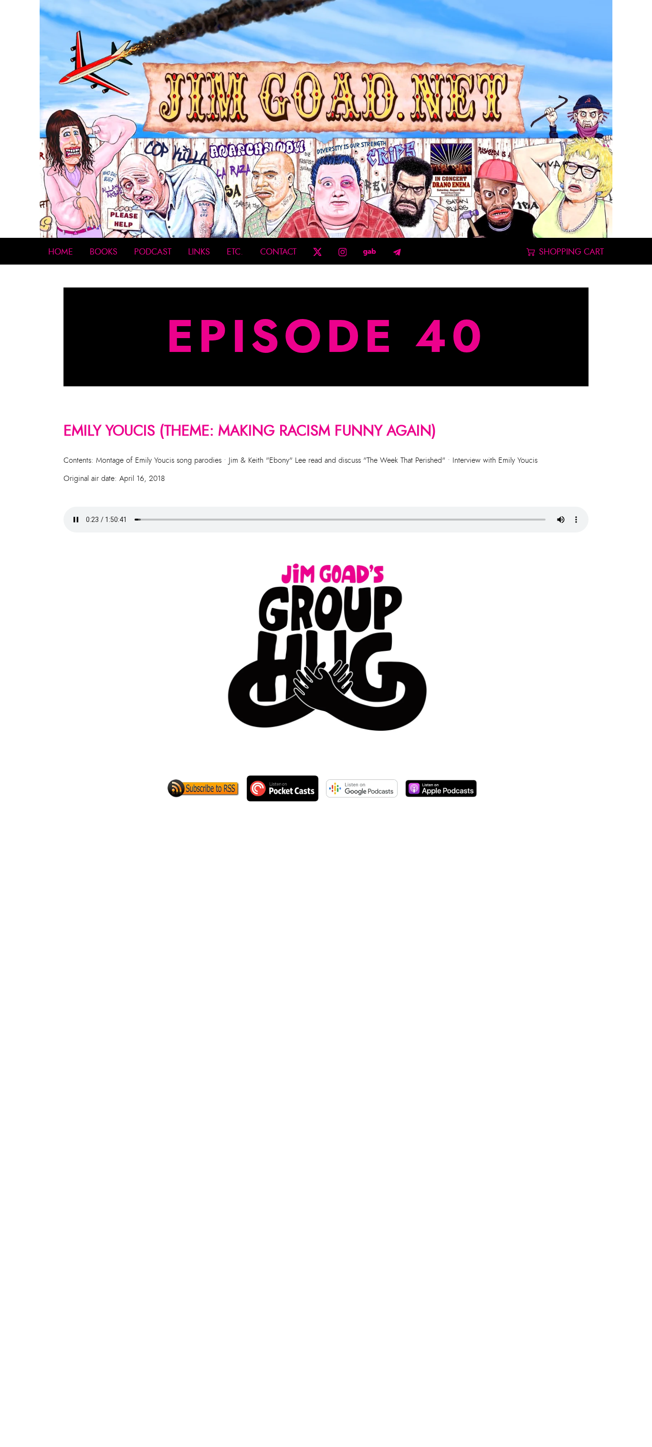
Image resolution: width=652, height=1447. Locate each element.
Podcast (152, 252)
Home (60, 252)
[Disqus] (326, 968)
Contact (278, 252)
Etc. (235, 252)
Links (199, 252)
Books (103, 252)
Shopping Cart (571, 252)
